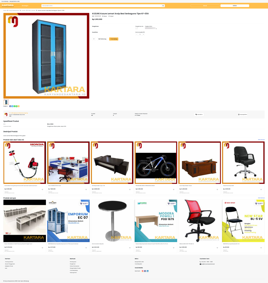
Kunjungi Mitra (243, 114)
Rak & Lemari (31, 10)
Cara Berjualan (138, 264)
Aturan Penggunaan (10, 264)
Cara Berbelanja (74, 270)
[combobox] (136, 28)
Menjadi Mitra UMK (14, 1)
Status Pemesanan (74, 266)
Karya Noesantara (14, 10)
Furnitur (23, 10)
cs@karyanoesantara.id (208, 264)
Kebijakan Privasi (9, 266)
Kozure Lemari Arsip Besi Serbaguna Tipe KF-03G (51, 10)
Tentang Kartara (9, 261)
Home (5, 10)
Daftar (235, 5)
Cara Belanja (4, 1)
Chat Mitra (199, 114)
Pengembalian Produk (75, 268)
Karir (6, 268)
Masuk (205, 5)
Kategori (25, 5)
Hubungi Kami (73, 272)
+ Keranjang (113, 39)
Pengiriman (72, 264)
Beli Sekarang (102, 39)
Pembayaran (73, 261)
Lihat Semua (261, 139)
